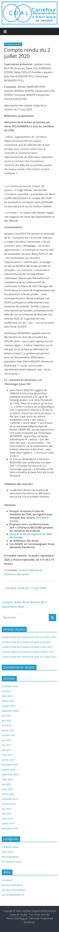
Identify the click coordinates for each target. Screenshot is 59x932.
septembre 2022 (10, 710)
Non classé (7, 851)
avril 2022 (6, 725)
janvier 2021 (8, 759)
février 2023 (8, 700)
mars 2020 (7, 789)
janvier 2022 (8, 730)
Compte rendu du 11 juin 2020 (24, 588)
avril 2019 (6, 813)
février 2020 (8, 794)
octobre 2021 (8, 735)
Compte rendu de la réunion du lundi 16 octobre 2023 (29, 637)
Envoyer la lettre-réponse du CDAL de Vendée (31, 535)
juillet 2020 (7, 779)
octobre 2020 (8, 769)
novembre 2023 (10, 686)
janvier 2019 (8, 823)
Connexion (7, 880)
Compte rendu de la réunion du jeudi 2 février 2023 (27, 651)
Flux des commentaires (13, 889)
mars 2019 (7, 818)
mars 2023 (7, 696)
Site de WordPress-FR (13, 894)
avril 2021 (6, 749)
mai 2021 (6, 745)
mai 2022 (6, 720)
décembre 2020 (10, 764)
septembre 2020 (10, 774)
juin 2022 (6, 715)
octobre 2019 (8, 803)
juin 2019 (6, 808)
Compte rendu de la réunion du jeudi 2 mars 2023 (27, 646)
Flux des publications (12, 884)
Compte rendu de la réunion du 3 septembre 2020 (24, 604)
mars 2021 (7, 754)
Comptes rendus (13, 44)
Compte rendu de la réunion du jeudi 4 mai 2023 (26, 641)
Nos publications (10, 856)
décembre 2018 (10, 828)
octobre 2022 (8, 705)
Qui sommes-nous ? (12, 861)
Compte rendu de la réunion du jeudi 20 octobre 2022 (29, 656)
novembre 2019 (10, 798)
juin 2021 (6, 740)
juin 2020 (6, 784)
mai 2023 (6, 691)
